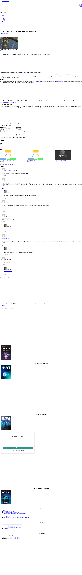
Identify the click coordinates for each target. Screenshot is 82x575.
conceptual (13, 164)
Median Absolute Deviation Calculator (9, 526)
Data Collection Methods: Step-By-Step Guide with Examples (12, 524)
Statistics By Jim (2, 10)
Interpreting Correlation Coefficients (8, 515)
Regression (5, 164)
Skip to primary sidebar (5, 2)
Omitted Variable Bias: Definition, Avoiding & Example (7, 160)
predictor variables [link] (25, 72)
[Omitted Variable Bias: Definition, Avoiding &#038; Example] (13, 155)
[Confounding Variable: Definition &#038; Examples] (40, 155)
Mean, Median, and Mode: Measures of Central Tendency (11, 514)
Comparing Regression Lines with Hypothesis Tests (15, 535)
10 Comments (6, 33)
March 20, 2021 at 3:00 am (6, 218)
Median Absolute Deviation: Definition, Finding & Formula (12, 527)
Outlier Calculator (5, 528)
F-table (4, 509)
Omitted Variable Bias (16, 123)
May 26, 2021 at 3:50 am (7, 193)
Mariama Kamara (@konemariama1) (10, 170)
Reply (3, 176)
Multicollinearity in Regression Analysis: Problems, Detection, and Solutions (14, 513)
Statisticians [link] (57, 74)
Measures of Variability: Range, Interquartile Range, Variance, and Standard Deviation (16, 517)
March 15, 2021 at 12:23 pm (6, 238)
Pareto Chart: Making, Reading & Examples (13, 538)
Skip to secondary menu (5, 1)
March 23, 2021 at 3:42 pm (8, 228)
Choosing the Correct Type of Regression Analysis (10, 516)
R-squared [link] (22, 100)
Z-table (4, 510)
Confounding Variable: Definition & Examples (33, 160)
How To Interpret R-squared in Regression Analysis (11, 511)
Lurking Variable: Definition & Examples (60, 160)
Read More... (3, 305)
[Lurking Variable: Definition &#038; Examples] (68, 155)
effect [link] (38, 81)
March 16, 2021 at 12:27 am (8, 271)
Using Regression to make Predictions (10, 102)
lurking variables (67, 74)
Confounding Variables (8, 123)
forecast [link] (65, 183)
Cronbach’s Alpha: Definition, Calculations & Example (11, 512)
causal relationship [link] (60, 81)
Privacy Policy (11, 573)
